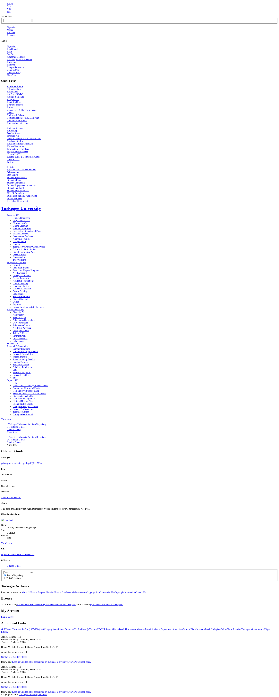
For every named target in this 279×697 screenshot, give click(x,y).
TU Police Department (17, 201)
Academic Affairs (15, 86)
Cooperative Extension (17, 123)
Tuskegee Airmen (21, 411)
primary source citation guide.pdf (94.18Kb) (21, 463)
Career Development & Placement (28, 307)
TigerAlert (11, 75)
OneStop (11, 54)
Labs (15, 370)
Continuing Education (17, 120)
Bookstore (11, 62)
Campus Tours (19, 241)
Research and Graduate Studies (21, 169)
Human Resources (15, 146)
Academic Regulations (23, 281)
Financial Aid (13, 136)
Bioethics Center (14, 102)
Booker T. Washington (23, 409)
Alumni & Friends (15, 97)
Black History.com (127, 629)
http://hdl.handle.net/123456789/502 (17, 554)
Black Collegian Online (216, 629)
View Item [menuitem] (12, 432)
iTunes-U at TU (14, 154)
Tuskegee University (21, 208)
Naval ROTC (13, 159)
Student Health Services (18, 190)
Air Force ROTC (15, 94)
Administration (14, 89)
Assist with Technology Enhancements (30, 385)
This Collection (14, 578)
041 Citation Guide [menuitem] (16, 427)
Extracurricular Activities (24, 249)
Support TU (12, 380)
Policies (10, 162)
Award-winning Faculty (24, 359)
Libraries (11, 64)
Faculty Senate (13, 133)
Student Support (20, 299)
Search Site (6, 16)
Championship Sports (23, 404)
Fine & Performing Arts (23, 252)
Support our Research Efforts (26, 388)
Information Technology (18, 149)
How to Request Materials (42, 592)
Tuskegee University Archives (33, 694)
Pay (8, 11)
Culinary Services (15, 128)
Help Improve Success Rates (26, 391)
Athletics (11, 32)
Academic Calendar (16, 57)
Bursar (10, 107)
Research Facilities (21, 375)
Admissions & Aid (15, 309)
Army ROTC (13, 99)
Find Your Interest (21, 267)
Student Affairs (14, 180)
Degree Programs (21, 278)
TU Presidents (19, 260)
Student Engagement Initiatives (21, 185)
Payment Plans (19, 336)
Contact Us (140, 592)
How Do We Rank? (22, 228)
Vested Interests (20, 356)
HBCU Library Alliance (108, 629)
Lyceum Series (19, 254)
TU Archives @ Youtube (85, 629)
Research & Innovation (17, 346)
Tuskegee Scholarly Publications (22, 196)
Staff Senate (12, 175)
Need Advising (20, 273)
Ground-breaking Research (25, 351)
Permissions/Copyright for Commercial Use (95, 592)
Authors (59, 604)
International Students (23, 236)
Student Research (21, 364)
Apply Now (18, 315)
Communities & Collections (30, 604)
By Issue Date (49, 604)
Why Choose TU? (21, 220)
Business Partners (21, 233)
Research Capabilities (23, 354)
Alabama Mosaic (144, 629)
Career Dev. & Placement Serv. (21, 110)
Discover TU (13, 215)
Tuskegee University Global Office (29, 246)
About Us (25, 592)
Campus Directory (15, 67)
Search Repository (15, 575)
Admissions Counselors (23, 320)
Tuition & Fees (19, 333)
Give (9, 6)
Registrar (11, 167)
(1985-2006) (20, 629)
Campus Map (13, 70)
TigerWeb (11, 27)
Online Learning (20, 226)
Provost (16, 265)
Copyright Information (125, 592)
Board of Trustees (15, 104)
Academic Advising (22, 328)
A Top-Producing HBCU (24, 398)
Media (10, 30)
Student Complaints (16, 182)
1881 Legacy (46, 629)
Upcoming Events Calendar (19, 59)
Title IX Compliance (16, 193)
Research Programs (22, 372)
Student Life (12, 343)
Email (9, 51)
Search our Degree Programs (26, 270)
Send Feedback (20, 657)
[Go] (31, 572)
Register (10, 617)
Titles (65, 604)
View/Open (6, 543)
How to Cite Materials (64, 592)
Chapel (10, 112)
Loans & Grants (20, 338)
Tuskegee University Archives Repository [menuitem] (26, 424)
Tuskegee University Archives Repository (27, 437)
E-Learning (12, 130)
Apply (10, 3)
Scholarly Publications (23, 367)
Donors (16, 244)
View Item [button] (6, 419)
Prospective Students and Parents (28, 231)
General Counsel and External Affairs (24, 138)
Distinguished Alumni (23, 414)
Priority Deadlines (21, 330)
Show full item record (11, 497)
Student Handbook (15, 188)
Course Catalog (14, 72)
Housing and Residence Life (20, 143)
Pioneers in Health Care (24, 396)
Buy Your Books (20, 322)
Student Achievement (17, 177)
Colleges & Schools (16, 115)
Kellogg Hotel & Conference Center (23, 157)
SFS (15, 377)
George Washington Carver (25, 406)
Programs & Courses (16, 262)
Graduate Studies (15, 141)
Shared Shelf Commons (63, 629)
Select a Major (19, 317)
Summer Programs (21, 349)
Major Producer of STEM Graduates (29, 393)
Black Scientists (234, 629)
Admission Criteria (21, 325)
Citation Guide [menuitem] (13, 429)
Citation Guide (13, 442)
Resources (11, 35)
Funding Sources (20, 362)
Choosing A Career (21, 223)
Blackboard (12, 49)
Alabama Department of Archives (167, 629)
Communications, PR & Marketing (23, 118)
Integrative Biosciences (17, 151)
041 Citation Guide (16, 439)
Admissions (12, 91)
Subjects (72, 604)
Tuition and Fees (14, 198)
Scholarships (13, 172)
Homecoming (19, 257)
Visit (9, 9)
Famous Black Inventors (194, 629)
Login (4, 617)
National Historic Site (23, 401)
